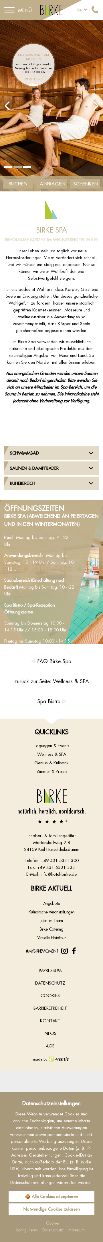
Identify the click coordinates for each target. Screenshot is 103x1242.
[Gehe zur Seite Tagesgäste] (33, 85)
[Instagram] (64, 951)
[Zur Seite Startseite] (51, 806)
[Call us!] (95, 10)
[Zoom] (51, 105)
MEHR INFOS (33, 79)
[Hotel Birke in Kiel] (51, 9)
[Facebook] (74, 951)
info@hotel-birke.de (59, 874)
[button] (7, 105)
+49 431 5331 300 (60, 860)
